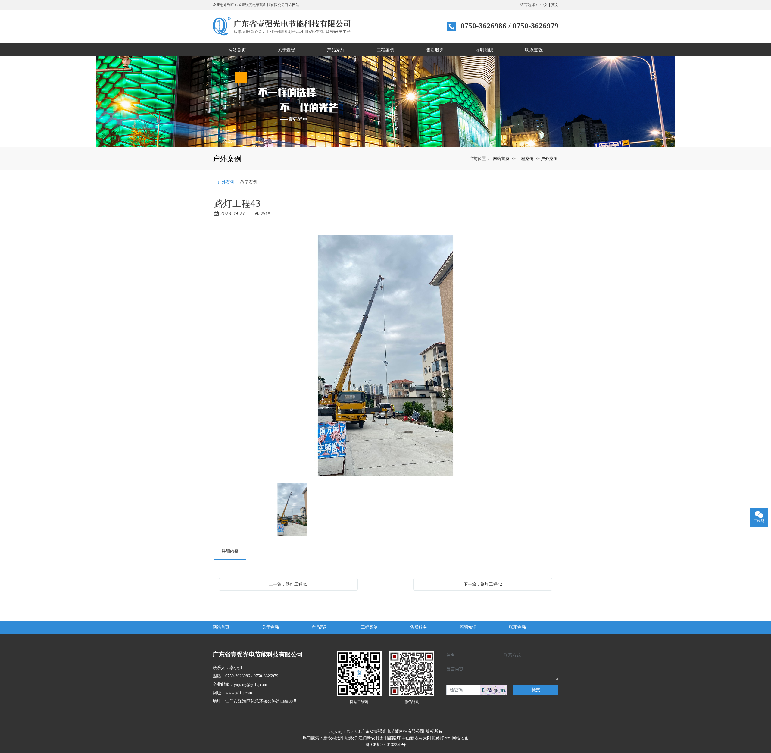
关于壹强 (286, 49)
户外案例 (549, 158)
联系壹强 (534, 49)
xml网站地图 (457, 738)
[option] (385, 356)
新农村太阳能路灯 (340, 738)
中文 (544, 5)
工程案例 (386, 49)
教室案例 (248, 182)
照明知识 (484, 49)
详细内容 (230, 551)
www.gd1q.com (238, 693)
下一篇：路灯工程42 (483, 584)
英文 (554, 5)
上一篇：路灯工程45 (288, 584)
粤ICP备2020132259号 (385, 744)
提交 (536, 689)
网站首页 (237, 49)
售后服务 (435, 49)
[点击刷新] (493, 690)
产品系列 (336, 49)
